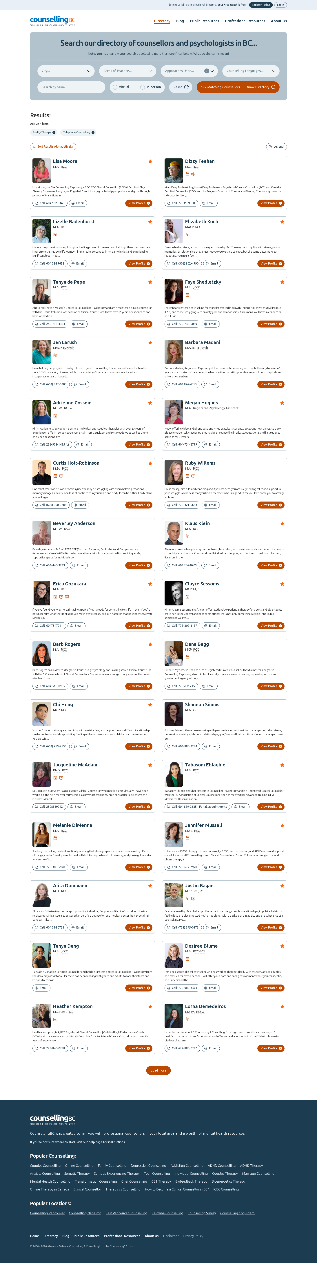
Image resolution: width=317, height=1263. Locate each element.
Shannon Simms (202, 705)
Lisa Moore (65, 161)
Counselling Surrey (202, 1213)
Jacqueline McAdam (75, 765)
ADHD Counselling (222, 1166)
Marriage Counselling (258, 1174)
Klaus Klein (197, 523)
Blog (180, 21)
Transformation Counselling (96, 1181)
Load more (158, 1070)
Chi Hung (63, 705)
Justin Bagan (199, 886)
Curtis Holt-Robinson (76, 463)
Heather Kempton (73, 1006)
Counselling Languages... (245, 71)
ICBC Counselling (226, 1189)
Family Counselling (112, 1166)
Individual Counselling (191, 1174)
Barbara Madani (202, 342)
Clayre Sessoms (202, 584)
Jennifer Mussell (203, 825)
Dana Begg (197, 644)
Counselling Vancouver (47, 1213)
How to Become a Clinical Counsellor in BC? (177, 1189)
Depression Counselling (148, 1166)
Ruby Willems (200, 463)
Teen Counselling (157, 1174)
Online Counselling (79, 1166)
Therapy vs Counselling (123, 1189)
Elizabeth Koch (201, 222)
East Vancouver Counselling (126, 1213)
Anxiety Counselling (45, 1174)
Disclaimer (171, 1236)
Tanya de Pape (69, 282)
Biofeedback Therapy (191, 1181)
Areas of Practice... (117, 71)
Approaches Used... (186, 71)
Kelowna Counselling (167, 1213)
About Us (279, 21)
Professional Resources (245, 21)
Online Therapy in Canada (49, 1189)
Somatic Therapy (77, 1174)
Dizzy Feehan (200, 161)
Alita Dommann (70, 886)
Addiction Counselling (187, 1166)
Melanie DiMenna (72, 825)
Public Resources (204, 21)
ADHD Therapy (251, 1166)
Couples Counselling (45, 1166)
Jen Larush (65, 342)
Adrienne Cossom (72, 403)
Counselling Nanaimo (85, 1213)
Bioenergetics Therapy (228, 1181)
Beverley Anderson (74, 523)
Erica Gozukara (69, 584)
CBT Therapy (161, 1181)
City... (46, 71)
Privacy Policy (193, 1236)
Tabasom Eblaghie (205, 765)
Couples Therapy (225, 1174)
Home (34, 1236)
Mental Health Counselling (50, 1181)
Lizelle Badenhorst (74, 222)
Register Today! (261, 4)
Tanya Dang (66, 946)
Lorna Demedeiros (205, 1006)
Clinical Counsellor (87, 1189)
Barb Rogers (66, 644)
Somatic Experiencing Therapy (117, 1174)
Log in (280, 4)
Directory (162, 21)
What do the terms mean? (211, 53)
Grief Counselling (134, 1181)
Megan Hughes (201, 403)
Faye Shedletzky (203, 282)
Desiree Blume (201, 946)
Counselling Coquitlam (237, 1213)
